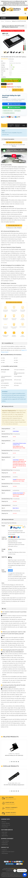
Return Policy (5, 835)
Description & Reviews (4, 125)
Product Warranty (6, 823)
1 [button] (9, 761)
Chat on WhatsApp (15, 107)
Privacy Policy (5, 826)
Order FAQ (4, 833)
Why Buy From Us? (6, 825)
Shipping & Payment (17, 125)
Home (2, 21)
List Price (4, 84)
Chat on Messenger (15, 104)
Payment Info (5, 844)
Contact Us (23, 18)
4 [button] (14, 761)
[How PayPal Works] (16, 864)
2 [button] (11, 761)
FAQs (24, 125)
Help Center (4, 832)
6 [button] (18, 761)
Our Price (4, 86)
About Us (4, 821)
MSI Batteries (8, 21)
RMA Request (5, 853)
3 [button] (13, 761)
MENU (4, 18)
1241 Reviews (11, 59)
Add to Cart (18, 90)
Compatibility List (11, 125)
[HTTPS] (21, 864)
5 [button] (16, 761)
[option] (14, 41)
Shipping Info (5, 842)
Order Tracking (5, 841)
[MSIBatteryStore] (11, 9)
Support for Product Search (8, 851)
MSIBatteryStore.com (16, 868)
